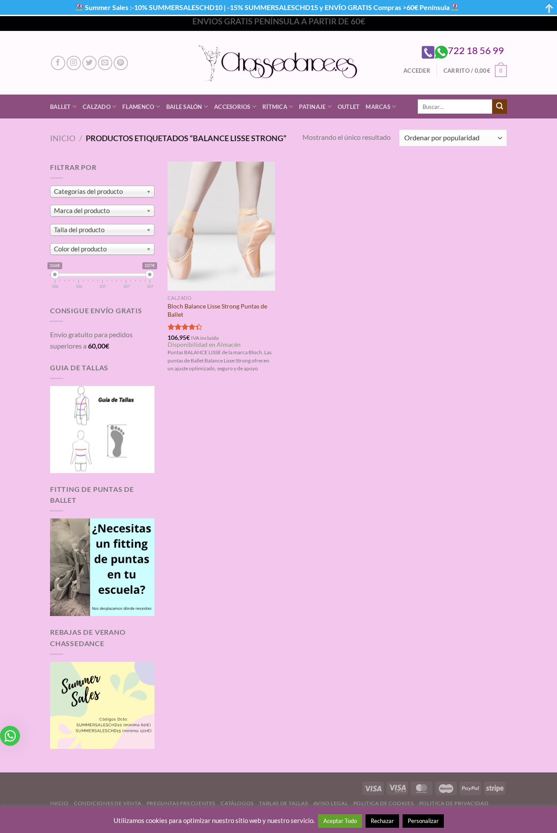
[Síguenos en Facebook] (58, 63)
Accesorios (232, 106)
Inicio (62, 138)
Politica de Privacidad (453, 803)
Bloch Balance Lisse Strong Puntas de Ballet (217, 310)
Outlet (349, 106)
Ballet (60, 106)
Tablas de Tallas (283, 803)
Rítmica (274, 106)
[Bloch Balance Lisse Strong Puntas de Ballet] (221, 226)
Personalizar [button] (423, 820)
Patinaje (312, 106)
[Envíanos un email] (105, 63)
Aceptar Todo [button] (340, 820)
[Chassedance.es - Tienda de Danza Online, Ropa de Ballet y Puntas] (278, 62)
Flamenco (138, 106)
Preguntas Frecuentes (181, 803)
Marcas (378, 106)
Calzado (97, 106)
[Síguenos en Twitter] (89, 63)
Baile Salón (184, 106)
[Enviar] (499, 106)
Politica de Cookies (383, 803)
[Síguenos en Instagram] (74, 63)
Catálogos (237, 803)
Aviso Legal (330, 803)
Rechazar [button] (382, 820)
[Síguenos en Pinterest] (121, 63)
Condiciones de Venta (107, 803)
